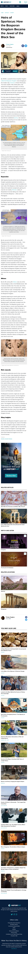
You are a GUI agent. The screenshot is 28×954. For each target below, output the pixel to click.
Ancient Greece (8, 439)
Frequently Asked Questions (14, 923)
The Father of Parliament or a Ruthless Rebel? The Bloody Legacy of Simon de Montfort (13, 868)
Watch (2, 6)
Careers (14, 929)
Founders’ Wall (14, 936)
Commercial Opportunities (14, 926)
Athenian (14, 190)
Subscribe (12, 6)
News (14, 927)
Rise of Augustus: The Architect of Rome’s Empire (13, 847)
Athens (15, 282)
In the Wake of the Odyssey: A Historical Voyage (12, 671)
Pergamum (3, 609)
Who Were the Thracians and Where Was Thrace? (13, 506)
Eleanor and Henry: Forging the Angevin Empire (12, 781)
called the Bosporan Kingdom (9, 81)
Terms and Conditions (14, 931)
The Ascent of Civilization (7, 567)
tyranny (16, 118)
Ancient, (3, 439)
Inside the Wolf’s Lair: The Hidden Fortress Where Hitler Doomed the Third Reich (13, 825)
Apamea (3, 591)
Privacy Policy (14, 932)
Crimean (12, 83)
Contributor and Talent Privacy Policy (14, 934)
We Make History (14, 924)
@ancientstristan (9, 47)
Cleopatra (3, 549)
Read (6, 6)
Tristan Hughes (10, 44)
